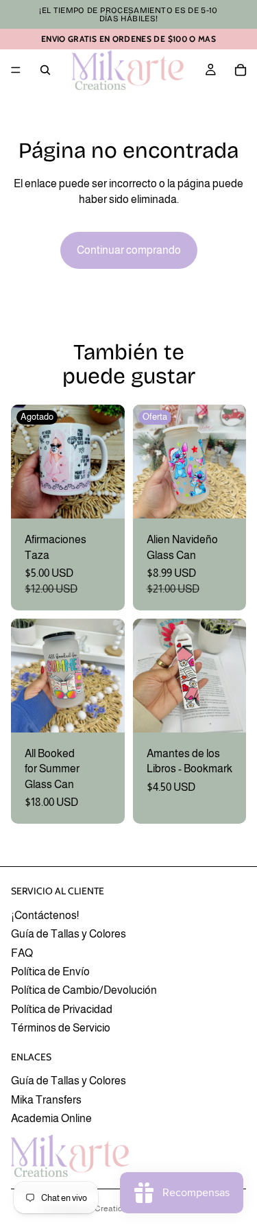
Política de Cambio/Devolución (84, 990)
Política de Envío (50, 971)
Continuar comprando (129, 250)
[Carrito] (240, 70)
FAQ (22, 952)
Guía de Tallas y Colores (68, 934)
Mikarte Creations (98, 1208)
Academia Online (51, 1118)
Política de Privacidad (61, 1008)
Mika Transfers (46, 1099)
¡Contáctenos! (45, 914)
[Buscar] (45, 70)
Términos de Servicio (60, 1028)
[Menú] (16, 70)
